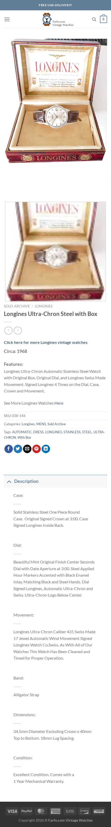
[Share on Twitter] (18, 449)
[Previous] (9, 188)
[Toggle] (9, 481)
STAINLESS (72, 432)
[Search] (94, 19)
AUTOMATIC (22, 432)
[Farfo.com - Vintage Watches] (55, 19)
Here (58, 402)
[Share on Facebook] (8, 449)
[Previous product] (18, 331)
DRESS (38, 432)
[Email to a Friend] (27, 449)
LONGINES (53, 432)
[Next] (23, 188)
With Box (24, 437)
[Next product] (8, 331)
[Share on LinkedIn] (46, 449)
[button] (7, 19)
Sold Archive (17, 306)
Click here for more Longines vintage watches (46, 342)
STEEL (87, 432)
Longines (43, 306)
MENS (41, 424)
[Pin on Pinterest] (36, 449)
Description (26, 481)
